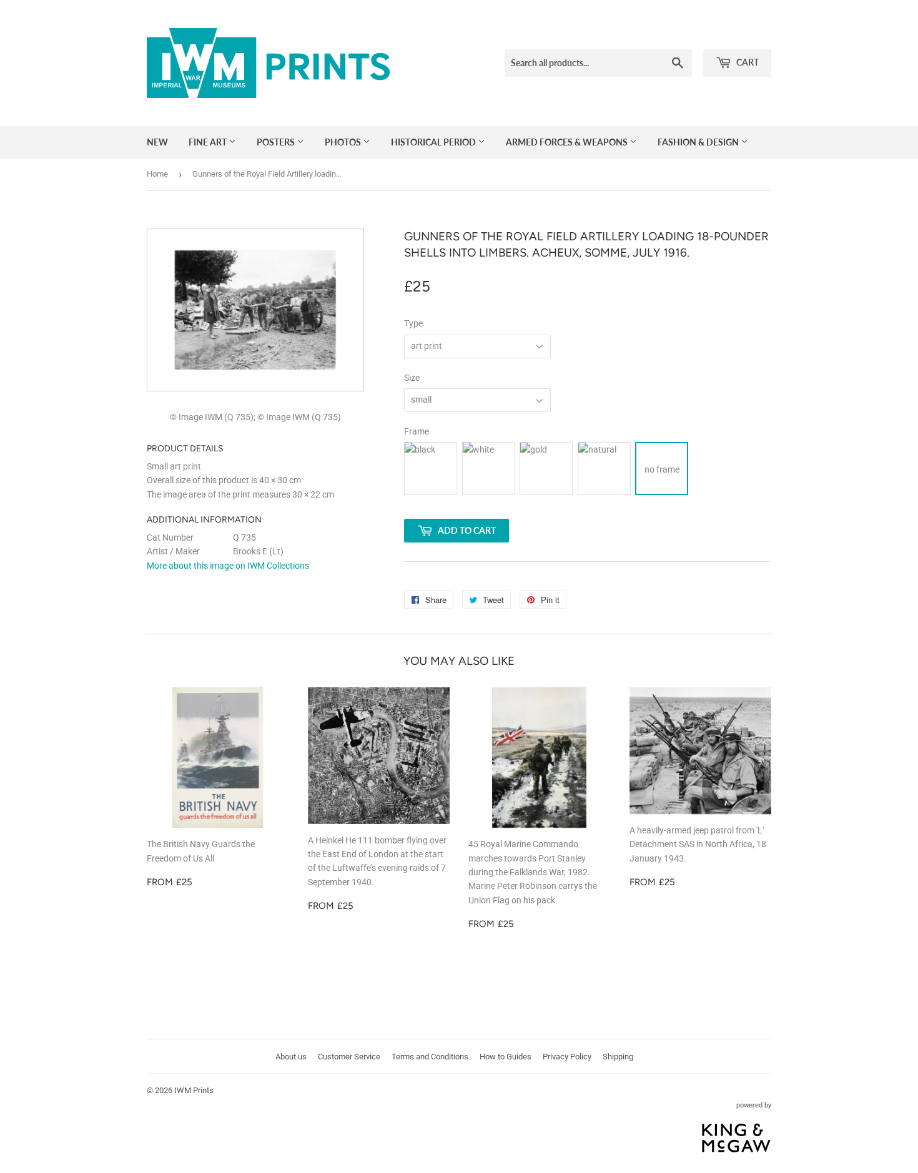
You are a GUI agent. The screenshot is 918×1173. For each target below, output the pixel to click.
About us (291, 1056)
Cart (746, 62)
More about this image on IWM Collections (228, 566)
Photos (344, 142)
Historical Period (434, 142)
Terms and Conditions (430, 1056)
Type (413, 323)
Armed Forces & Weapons (567, 142)
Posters (277, 142)
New (157, 142)
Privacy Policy (567, 1056)
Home (157, 174)
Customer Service (349, 1056)
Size (412, 378)
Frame (416, 431)
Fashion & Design (699, 142)
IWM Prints (194, 1090)
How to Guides (505, 1056)
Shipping (618, 1056)
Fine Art (209, 142)
